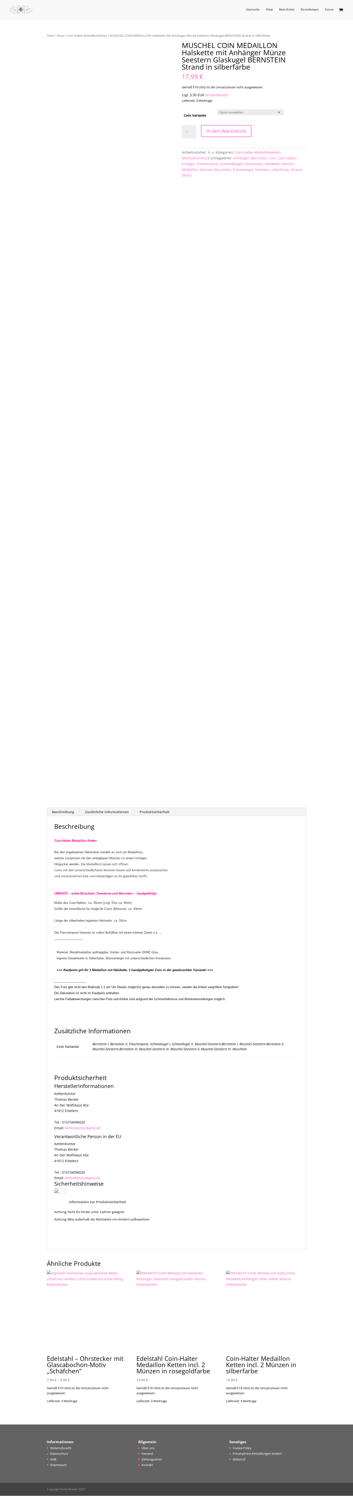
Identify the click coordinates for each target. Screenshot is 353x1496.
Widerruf (239, 1459)
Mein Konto (286, 9)
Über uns (147, 1448)
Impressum (58, 1465)
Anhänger (241, 158)
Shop (269, 9)
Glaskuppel (254, 164)
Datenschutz (59, 1453)
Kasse (329, 9)
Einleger (188, 164)
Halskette (272, 164)
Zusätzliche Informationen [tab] (107, 812)
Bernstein (259, 158)
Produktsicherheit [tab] (155, 812)
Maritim (287, 164)
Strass (187, 175)
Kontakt (147, 1465)
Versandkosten (217, 95)
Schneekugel (243, 169)
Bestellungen (310, 9)
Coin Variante (195, 115)
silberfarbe (280, 169)
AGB (53, 1459)
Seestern (262, 169)
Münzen (206, 169)
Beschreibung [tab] (63, 812)
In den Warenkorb (226, 131)
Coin (272, 158)
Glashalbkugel (231, 164)
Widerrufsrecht (61, 1448)
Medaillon (190, 169)
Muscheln (223, 169)
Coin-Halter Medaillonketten (87, 35)
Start (50, 35)
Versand (147, 1453)
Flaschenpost (207, 164)
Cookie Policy (242, 1448)
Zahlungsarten (151, 1459)
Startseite (253, 9)
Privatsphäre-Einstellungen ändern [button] (257, 1453)
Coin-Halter (287, 158)
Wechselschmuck (195, 158)
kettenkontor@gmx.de (82, 1128)
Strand (296, 169)
